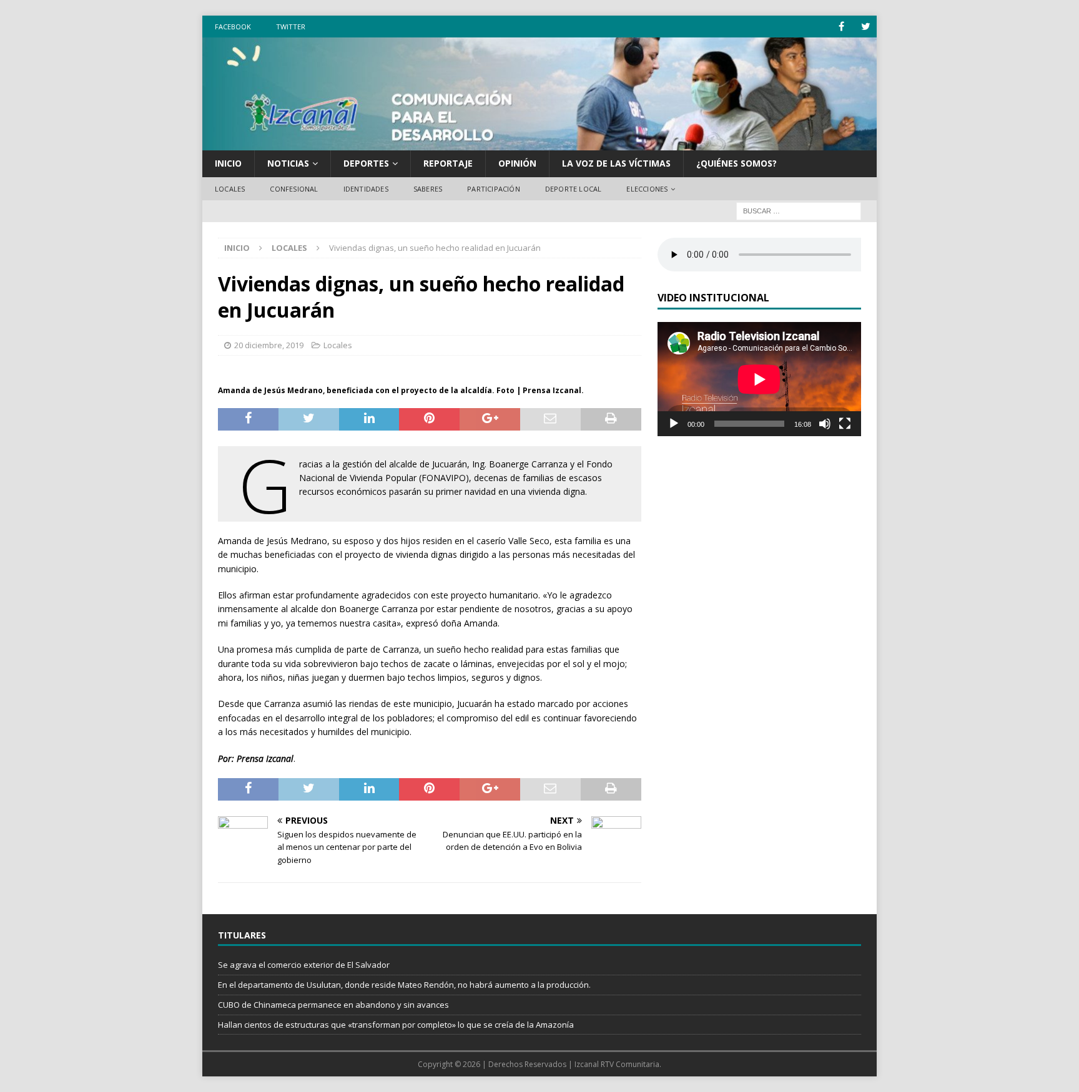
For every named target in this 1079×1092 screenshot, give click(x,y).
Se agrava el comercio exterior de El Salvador (304, 964)
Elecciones (647, 188)
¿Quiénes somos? (736, 163)
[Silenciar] (825, 423)
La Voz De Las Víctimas (616, 163)
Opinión (517, 163)
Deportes (366, 163)
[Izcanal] (539, 143)
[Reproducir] (674, 423)
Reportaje (448, 163)
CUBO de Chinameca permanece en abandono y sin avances (333, 1004)
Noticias (288, 163)
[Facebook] (841, 26)
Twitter (290, 26)
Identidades (365, 188)
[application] (759, 379)
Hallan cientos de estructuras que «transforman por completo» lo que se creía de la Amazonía (396, 1024)
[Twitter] (866, 26)
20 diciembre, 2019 (268, 345)
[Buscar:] (798, 211)
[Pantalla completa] (845, 423)
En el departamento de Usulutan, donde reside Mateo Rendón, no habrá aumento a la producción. (404, 984)
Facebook (233, 26)
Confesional (294, 188)
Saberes (427, 188)
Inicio (228, 163)
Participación (493, 188)
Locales (230, 188)
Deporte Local (573, 188)
